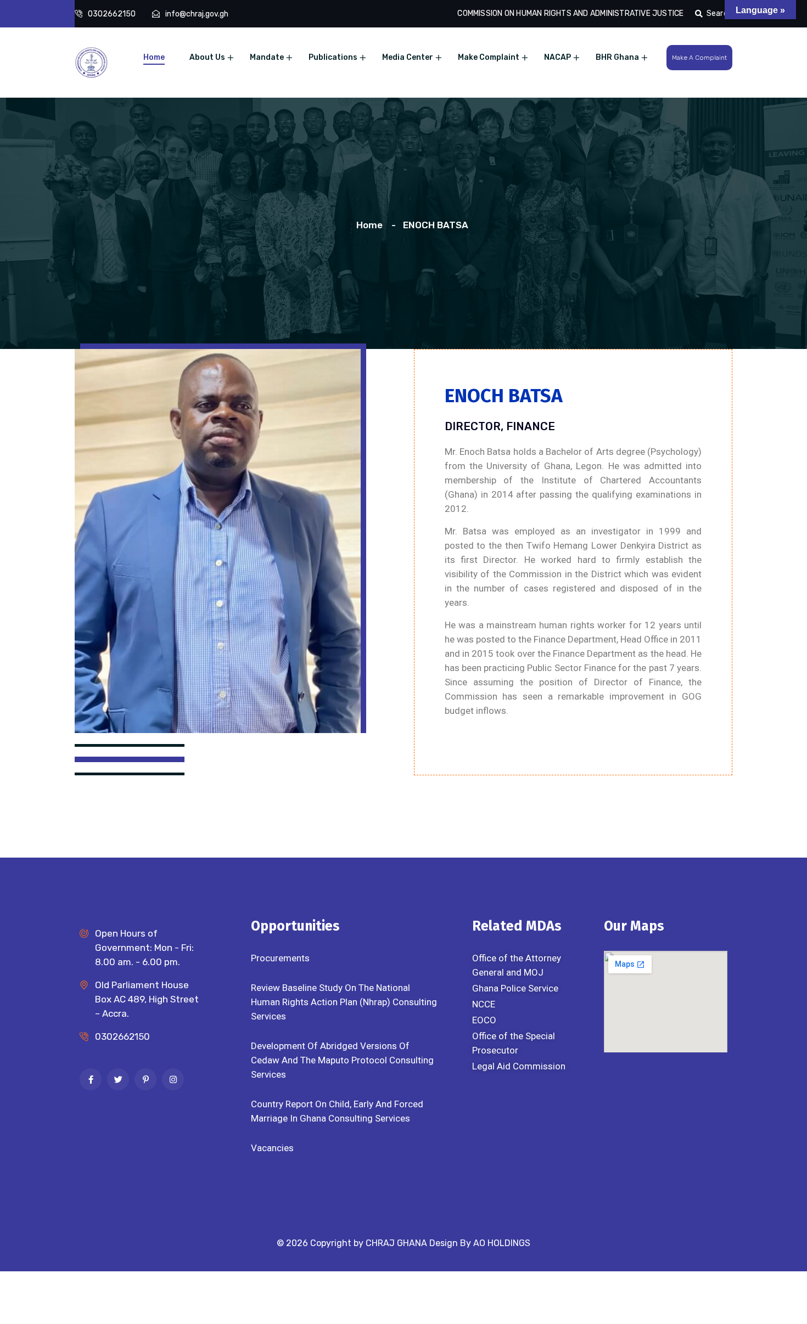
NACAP (557, 57)
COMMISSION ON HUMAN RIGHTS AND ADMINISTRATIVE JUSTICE (570, 13)
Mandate (267, 57)
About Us (207, 57)
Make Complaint (488, 57)
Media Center (407, 57)
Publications (333, 57)
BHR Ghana (617, 57)
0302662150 (112, 14)
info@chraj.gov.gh (196, 14)
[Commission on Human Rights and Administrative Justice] (91, 61)
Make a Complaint (699, 57)
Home (154, 57)
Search (719, 13)
